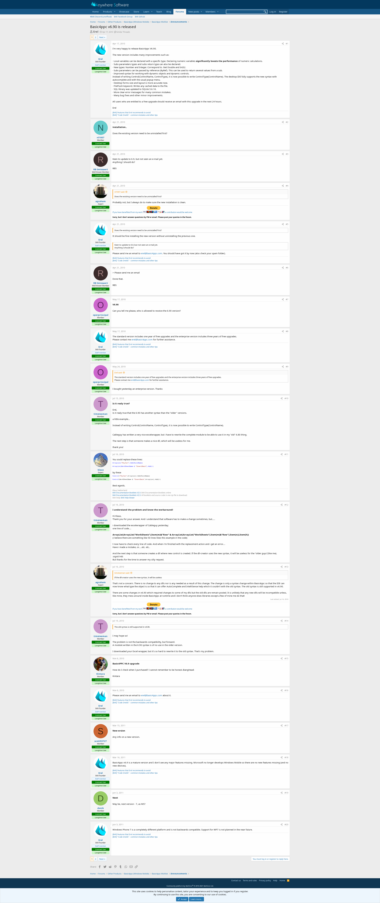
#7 (287, 299)
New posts (193, 11)
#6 (287, 267)
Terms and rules (250, 880)
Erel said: (118, 372)
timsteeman (100, 413)
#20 (286, 824)
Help (275, 880)
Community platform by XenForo (190, 886)
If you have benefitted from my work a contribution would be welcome (152, 212)
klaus (101, 469)
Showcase (124, 11)
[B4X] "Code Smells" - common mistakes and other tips (135, 115)
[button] (109, 11)
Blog (168, 11)
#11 (286, 454)
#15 (286, 658)
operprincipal (100, 314)
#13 (286, 566)
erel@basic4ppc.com (151, 253)
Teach (159, 11)
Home (95, 11)
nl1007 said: (119, 192)
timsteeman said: (122, 573)
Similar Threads (123, 32)
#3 (287, 154)
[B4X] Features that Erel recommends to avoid (132, 112)
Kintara (100, 673)
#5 (287, 224)
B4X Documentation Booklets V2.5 (127, 492)
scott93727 (100, 740)
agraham (100, 201)
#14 (286, 620)
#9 (287, 366)
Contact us (236, 880)
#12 (286, 504)
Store (136, 11)
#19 (286, 792)
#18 (286, 757)
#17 (286, 725)
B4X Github (140, 16)
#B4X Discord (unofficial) (101, 16)
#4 (287, 185)
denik (100, 808)
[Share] (283, 44)
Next (101, 37)
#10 (286, 398)
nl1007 (100, 137)
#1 (287, 43)
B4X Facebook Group (123, 16)
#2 (287, 122)
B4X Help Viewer (128, 497)
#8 (287, 331)
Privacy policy (265, 880)
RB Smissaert (100, 169)
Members (210, 11)
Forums (180, 11)
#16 (286, 690)
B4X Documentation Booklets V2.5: (127, 495)
